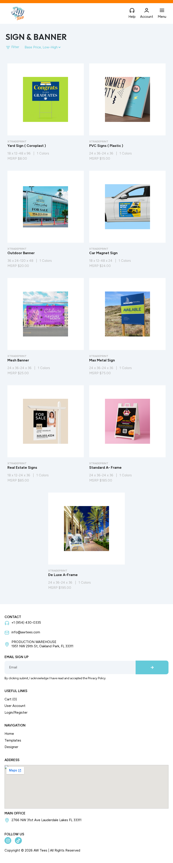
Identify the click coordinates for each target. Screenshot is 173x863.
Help (132, 17)
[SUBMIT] (152, 668)
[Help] (132, 10)
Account (146, 17)
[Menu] (162, 10)
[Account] (146, 10)
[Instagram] (8, 840)
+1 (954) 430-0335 (26, 623)
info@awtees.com (25, 632)
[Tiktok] (18, 840)
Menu (162, 17)
